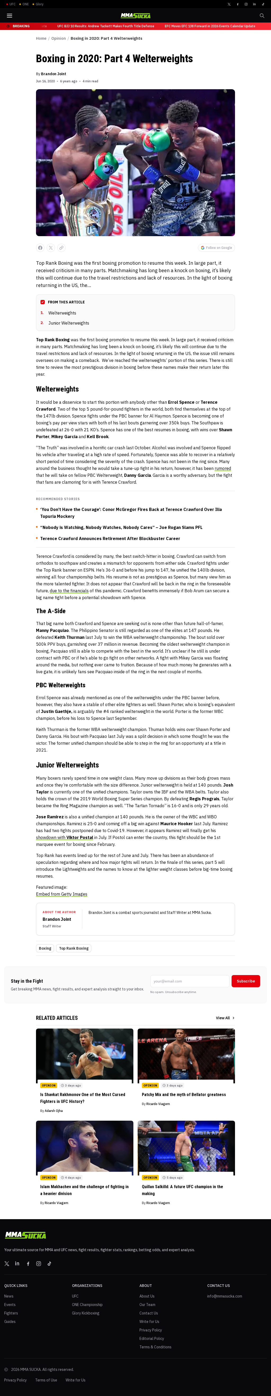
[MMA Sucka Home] (135, 15)
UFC (75, 1296)
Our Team (147, 1304)
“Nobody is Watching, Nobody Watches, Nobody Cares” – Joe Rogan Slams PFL (121, 527)
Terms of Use (46, 1380)
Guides (10, 1321)
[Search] (262, 15)
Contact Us (148, 1313)
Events (10, 1304)
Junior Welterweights (64, 323)
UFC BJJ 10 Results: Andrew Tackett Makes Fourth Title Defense (99, 26)
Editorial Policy (151, 1338)
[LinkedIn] (254, 4)
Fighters (11, 1313)
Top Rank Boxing (73, 948)
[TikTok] (263, 4)
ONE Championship (87, 1304)
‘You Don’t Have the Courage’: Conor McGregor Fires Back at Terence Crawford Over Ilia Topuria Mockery (131, 513)
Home (41, 38)
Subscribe (246, 981)
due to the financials (69, 590)
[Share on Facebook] (40, 248)
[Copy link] (61, 248)
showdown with (64, 837)
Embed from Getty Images (61, 894)
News (8, 1296)
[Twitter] (229, 4)
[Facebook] (237, 4)
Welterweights (58, 313)
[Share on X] (51, 248)
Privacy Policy (150, 1330)
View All (223, 1018)
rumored (223, 468)
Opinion (58, 38)
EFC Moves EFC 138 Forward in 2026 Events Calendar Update (203, 26)
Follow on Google (219, 248)
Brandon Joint (53, 73)
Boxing (45, 948)
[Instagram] (246, 4)
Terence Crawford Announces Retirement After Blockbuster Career (110, 538)
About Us (147, 1296)
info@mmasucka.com (224, 1296)
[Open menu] (9, 15)
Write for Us (149, 1321)
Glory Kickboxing (86, 1313)
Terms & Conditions (155, 1347)
